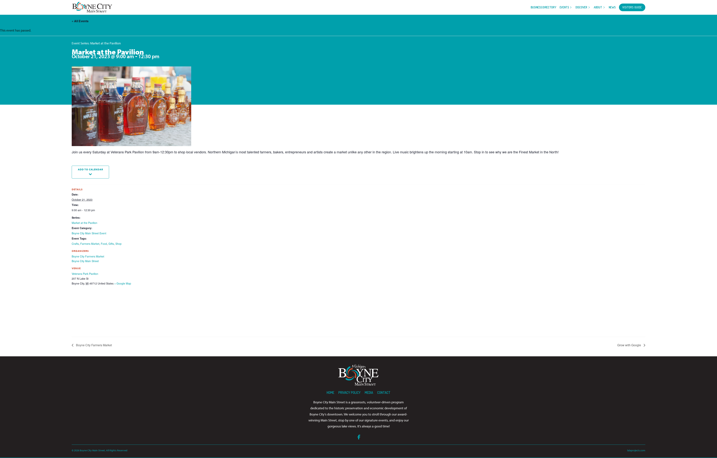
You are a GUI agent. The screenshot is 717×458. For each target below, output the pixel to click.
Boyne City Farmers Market (88, 256)
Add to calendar (90, 169)
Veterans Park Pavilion (85, 274)
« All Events (80, 21)
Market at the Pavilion (84, 223)
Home (330, 392)
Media (369, 392)
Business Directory (543, 7)
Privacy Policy (349, 392)
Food (104, 244)
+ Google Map (122, 283)
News (612, 7)
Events (564, 7)
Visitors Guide (632, 7)
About (598, 7)
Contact (383, 392)
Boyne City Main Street (85, 261)
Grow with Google (629, 345)
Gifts (111, 244)
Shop (118, 244)
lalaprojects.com (636, 450)
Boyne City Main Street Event (89, 233)
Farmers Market (89, 244)
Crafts (75, 244)
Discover (581, 7)
